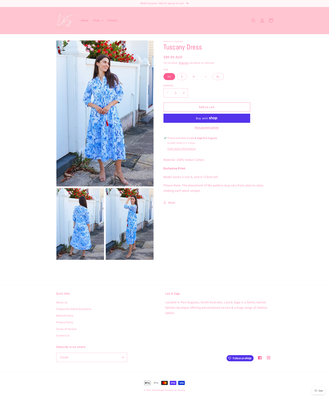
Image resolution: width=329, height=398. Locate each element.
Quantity (168, 85)
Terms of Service (66, 329)
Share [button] (171, 202)
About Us (62, 302)
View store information (181, 149)
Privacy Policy (64, 322)
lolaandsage (158, 390)
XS (169, 76)
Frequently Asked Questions (74, 309)
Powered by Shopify (175, 390)
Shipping (183, 62)
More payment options (207, 127)
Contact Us (63, 335)
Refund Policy (65, 315)
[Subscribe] (122, 357)
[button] (98, 20)
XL (218, 76)
